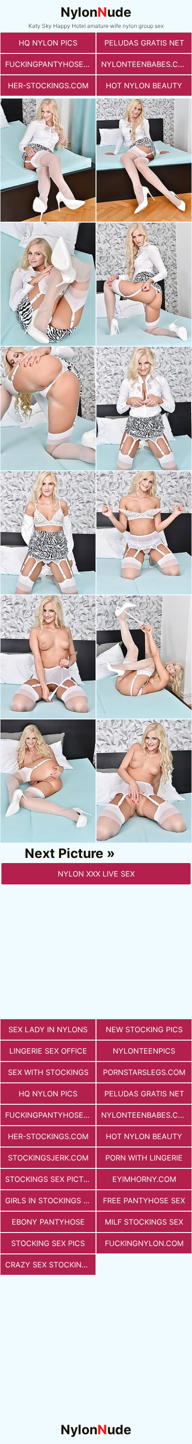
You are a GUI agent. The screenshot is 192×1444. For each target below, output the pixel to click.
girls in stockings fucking (50, 1200)
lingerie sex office (48, 1050)
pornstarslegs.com (144, 1072)
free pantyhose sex (144, 1200)
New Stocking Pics (144, 1029)
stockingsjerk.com (48, 1157)
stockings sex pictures (50, 1179)
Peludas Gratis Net (144, 42)
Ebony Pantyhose (48, 1221)
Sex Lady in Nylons (48, 1029)
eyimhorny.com (144, 1179)
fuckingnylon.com (144, 1243)
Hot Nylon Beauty (144, 85)
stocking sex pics (48, 1243)
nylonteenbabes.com (145, 64)
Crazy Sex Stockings (48, 1264)
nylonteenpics (144, 1050)
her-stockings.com (48, 85)
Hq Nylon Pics (48, 42)
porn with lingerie (144, 1157)
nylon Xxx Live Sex (96, 873)
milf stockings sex (144, 1221)
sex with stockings (48, 1072)
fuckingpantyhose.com (50, 64)
